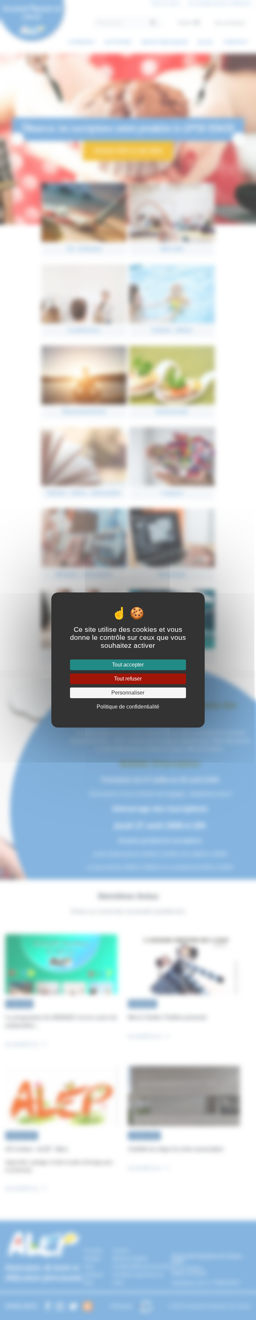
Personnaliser (127, 693)
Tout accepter (128, 665)
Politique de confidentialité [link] (128, 707)
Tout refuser (128, 679)
